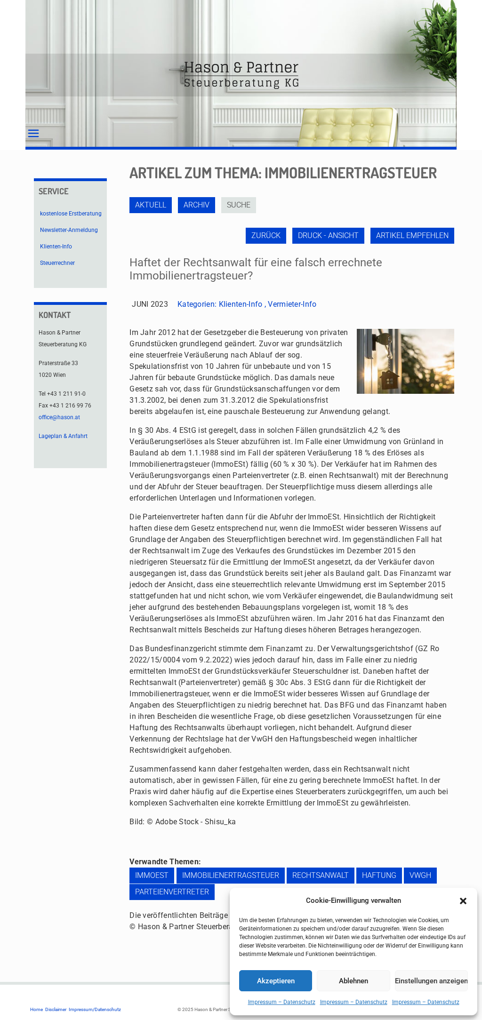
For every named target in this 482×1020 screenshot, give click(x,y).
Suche (238, 204)
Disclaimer (55, 1009)
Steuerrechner (57, 263)
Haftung (379, 875)
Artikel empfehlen (412, 235)
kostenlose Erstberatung (71, 213)
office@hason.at (59, 417)
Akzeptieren (276, 981)
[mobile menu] (33, 134)
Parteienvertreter (172, 891)
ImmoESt (152, 875)
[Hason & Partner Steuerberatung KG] (241, 75)
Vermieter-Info (292, 304)
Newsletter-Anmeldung (69, 230)
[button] (463, 901)
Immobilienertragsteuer (230, 875)
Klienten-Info (241, 304)
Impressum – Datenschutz (281, 1002)
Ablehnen (353, 981)
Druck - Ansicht (328, 235)
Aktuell (150, 204)
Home (36, 1009)
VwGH (420, 875)
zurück (266, 235)
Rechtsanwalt (320, 875)
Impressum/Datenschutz (95, 1009)
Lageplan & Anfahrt (63, 436)
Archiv (196, 204)
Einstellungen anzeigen (431, 981)
